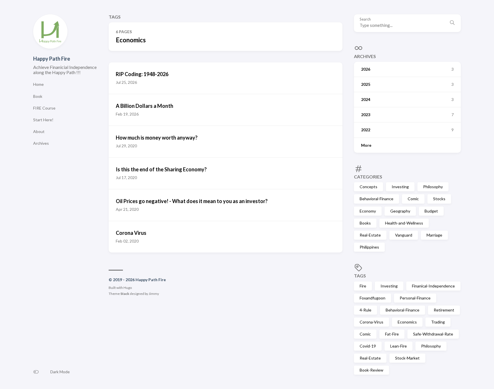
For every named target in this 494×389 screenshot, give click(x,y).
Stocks (439, 198)
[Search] (452, 23)
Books (365, 223)
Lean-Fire (398, 346)
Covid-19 (368, 346)
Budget (431, 211)
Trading (438, 321)
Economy (368, 211)
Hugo (128, 287)
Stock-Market (407, 358)
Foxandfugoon (372, 297)
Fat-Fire (392, 334)
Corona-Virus (371, 321)
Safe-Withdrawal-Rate (433, 334)
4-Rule (365, 309)
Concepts (368, 186)
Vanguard (403, 235)
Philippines (369, 247)
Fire (363, 285)
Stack (124, 293)
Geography (400, 211)
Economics (407, 321)
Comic (413, 198)
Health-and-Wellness (404, 223)
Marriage (434, 235)
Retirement (444, 309)
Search (365, 19)
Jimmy (154, 293)
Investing (400, 186)
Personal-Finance (415, 297)
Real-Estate (370, 235)
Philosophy (433, 186)
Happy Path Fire (51, 58)
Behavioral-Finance (376, 198)
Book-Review (371, 370)
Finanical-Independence (433, 285)
